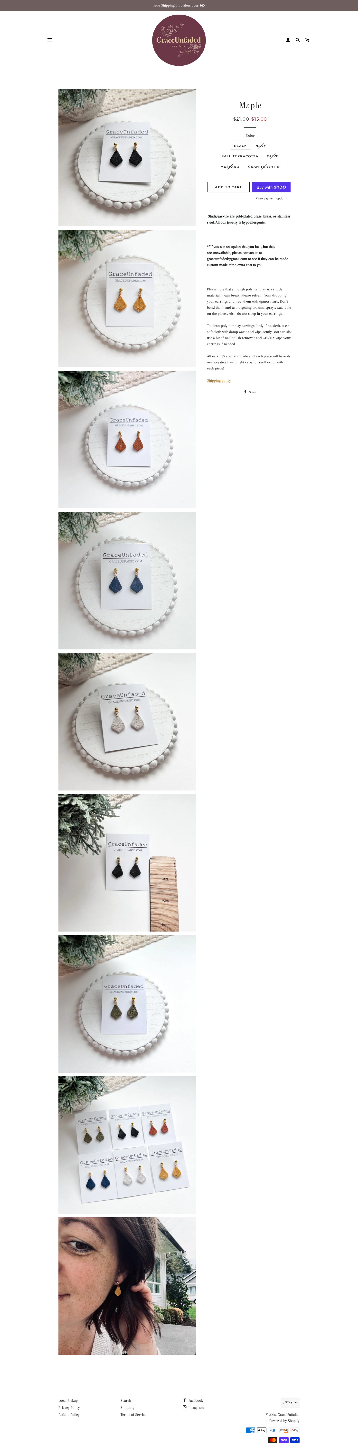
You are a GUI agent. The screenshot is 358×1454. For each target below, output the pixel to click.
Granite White (264, 167)
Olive (273, 156)
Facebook (195, 1400)
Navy (260, 146)
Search (126, 1400)
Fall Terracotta (240, 156)
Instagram (196, 1407)
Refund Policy (69, 1414)
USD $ (287, 1402)
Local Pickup (68, 1400)
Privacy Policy (69, 1407)
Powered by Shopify (284, 1420)
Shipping (127, 1407)
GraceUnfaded (289, 1414)
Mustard (229, 167)
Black (240, 146)
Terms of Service (133, 1414)
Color (250, 135)
